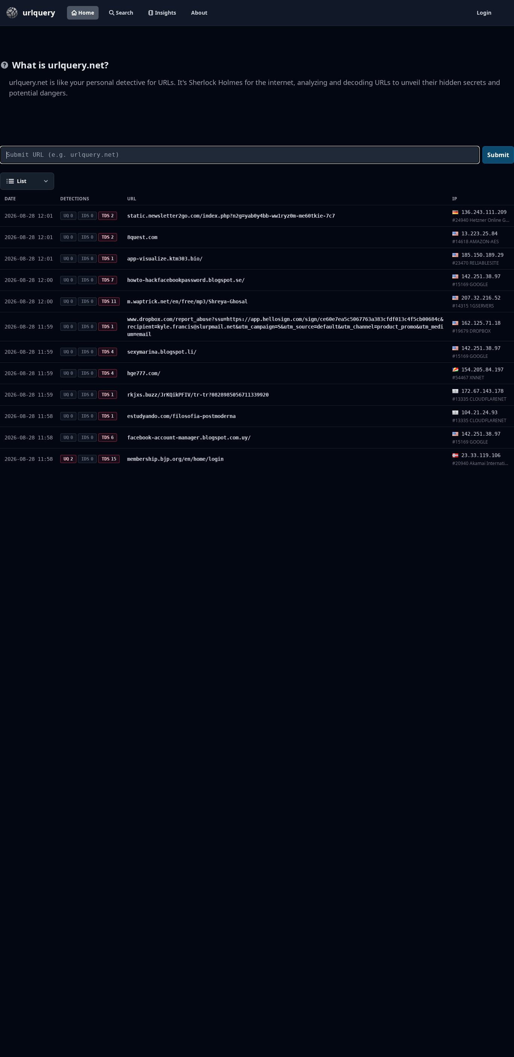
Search (124, 12)
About (199, 12)
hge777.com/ (143, 373)
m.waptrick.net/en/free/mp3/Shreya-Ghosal (187, 301)
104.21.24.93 (479, 412)
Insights (165, 12)
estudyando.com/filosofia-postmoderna (181, 416)
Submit (498, 155)
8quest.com (142, 237)
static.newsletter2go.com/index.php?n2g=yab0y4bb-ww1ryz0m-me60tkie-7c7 (231, 216)
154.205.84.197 (482, 369)
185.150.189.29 (482, 255)
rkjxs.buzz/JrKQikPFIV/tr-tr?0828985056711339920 (198, 395)
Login (484, 12)
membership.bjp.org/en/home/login (175, 459)
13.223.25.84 (479, 233)
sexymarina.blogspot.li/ (161, 352)
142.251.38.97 (480, 276)
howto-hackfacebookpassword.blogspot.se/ (186, 280)
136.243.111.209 (483, 212)
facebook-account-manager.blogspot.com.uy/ (189, 438)
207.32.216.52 (480, 298)
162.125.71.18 (480, 323)
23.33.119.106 (480, 455)
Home (86, 12)
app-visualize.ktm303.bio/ (164, 259)
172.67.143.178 (482, 391)
